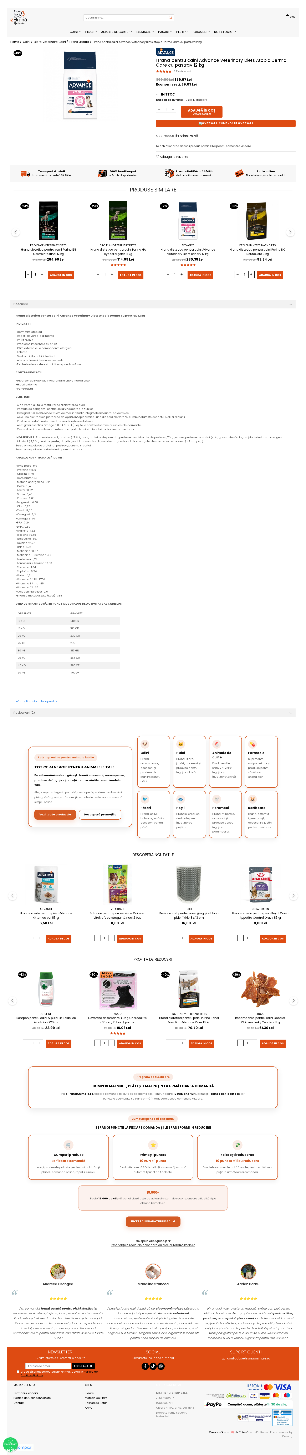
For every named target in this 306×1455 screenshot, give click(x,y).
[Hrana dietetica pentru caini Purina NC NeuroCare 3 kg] (257, 220)
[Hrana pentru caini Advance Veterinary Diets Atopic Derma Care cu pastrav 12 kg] (80, 84)
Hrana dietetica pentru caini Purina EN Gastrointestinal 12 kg (48, 251)
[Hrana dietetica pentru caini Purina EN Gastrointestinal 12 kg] (48, 220)
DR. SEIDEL (46, 1014)
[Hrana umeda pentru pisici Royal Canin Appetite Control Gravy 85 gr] (260, 884)
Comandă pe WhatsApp (236, 123)
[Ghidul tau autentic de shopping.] (24, 1447)
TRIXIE (189, 909)
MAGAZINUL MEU (24, 1385)
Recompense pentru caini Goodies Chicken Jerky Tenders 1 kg (260, 1020)
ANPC (88, 1408)
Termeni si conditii (26, 1393)
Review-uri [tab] (24, 712)
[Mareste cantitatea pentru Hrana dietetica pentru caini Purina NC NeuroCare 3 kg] (251, 274)
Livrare (89, 1393)
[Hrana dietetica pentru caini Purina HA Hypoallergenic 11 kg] (118, 220)
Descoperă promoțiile (100, 814)
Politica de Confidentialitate (32, 1398)
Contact (19, 1403)
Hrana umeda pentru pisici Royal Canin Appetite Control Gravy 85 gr (260, 915)
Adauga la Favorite (173, 157)
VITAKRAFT (117, 909)
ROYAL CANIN (260, 909)
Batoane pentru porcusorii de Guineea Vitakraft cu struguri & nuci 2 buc (117, 915)
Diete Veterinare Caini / (51, 42)
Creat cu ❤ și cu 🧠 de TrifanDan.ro (232, 1432)
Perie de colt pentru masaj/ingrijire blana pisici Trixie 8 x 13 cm (189, 915)
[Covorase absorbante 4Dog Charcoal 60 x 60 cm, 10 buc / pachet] (117, 989)
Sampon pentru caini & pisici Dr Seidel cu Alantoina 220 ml (46, 1020)
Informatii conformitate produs (36, 701)
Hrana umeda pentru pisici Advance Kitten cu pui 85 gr (46, 915)
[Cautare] (170, 17)
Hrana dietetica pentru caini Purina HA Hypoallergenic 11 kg (118, 251)
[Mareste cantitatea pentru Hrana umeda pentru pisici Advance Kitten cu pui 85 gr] (40, 938)
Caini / (28, 42)
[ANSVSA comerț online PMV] (282, 1417)
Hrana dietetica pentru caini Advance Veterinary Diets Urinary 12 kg (188, 251)
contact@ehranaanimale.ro (248, 1358)
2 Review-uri (182, 71)
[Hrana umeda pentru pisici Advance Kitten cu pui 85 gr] (46, 884)
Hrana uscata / (81, 42)
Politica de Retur (96, 1403)
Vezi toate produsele (55, 814)
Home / (16, 42)
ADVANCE (188, 245)
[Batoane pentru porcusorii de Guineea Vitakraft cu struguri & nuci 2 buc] (117, 884)
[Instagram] (161, 1366)
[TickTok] (153, 1366)
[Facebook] (145, 1366)
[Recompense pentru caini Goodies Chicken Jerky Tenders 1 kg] (260, 989)
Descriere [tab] (21, 304)
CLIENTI (89, 1385)
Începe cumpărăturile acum (153, 1221)
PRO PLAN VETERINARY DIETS (48, 245)
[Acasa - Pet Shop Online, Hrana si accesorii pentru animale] (31, 17)
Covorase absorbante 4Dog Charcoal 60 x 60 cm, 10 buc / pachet (117, 1020)
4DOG (117, 1014)
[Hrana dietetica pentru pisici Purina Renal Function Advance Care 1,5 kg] (189, 989)
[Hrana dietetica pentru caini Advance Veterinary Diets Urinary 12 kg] (188, 220)
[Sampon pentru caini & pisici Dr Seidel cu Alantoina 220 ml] (46, 989)
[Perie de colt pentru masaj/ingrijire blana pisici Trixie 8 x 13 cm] (189, 884)
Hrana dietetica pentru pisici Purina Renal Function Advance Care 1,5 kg (189, 1020)
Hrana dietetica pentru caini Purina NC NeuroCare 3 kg (257, 251)
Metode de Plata (96, 1398)
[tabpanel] (80, 84)
